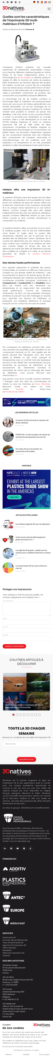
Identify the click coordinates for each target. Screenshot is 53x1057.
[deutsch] (34, 2)
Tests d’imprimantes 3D (13, 942)
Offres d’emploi (9, 948)
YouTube (19, 389)
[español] (42, 2)
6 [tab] (32, 715)
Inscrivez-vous (26, 759)
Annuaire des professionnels (15, 940)
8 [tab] (39, 715)
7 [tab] (36, 715)
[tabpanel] (26, 692)
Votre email (10, 744)
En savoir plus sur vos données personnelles (17, 1046)
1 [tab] (13, 715)
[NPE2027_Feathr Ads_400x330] (27, 489)
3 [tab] (21, 715)
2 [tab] (17, 715)
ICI (16, 375)
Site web (5, 635)
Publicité (6, 955)
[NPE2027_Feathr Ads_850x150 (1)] (27, 402)
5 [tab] (28, 715)
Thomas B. (30, 29)
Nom (5, 619)
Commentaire (8, 601)
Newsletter (7, 950)
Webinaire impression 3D (13, 953)
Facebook (10, 391)
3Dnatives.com (27, 808)
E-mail (5, 627)
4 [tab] (24, 715)
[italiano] (50, 2)
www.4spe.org (24, 841)
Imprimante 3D (9, 937)
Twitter (21, 391)
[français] (46, 2)
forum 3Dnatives (42, 384)
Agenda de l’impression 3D (14, 945)
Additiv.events (43, 808)
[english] (38, 2)
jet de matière (24, 77)
